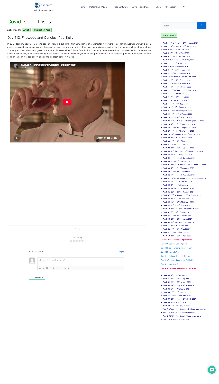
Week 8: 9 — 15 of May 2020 (175, 66)
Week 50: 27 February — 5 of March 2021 (181, 208)
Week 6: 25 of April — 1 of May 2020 (178, 60)
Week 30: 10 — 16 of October (176, 141)
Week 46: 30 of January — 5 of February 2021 (182, 195)
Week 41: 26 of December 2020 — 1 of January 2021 (185, 178)
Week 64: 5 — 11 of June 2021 (176, 289)
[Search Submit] (201, 25)
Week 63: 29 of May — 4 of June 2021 (179, 285)
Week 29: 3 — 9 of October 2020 (177, 137)
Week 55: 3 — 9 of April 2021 (175, 225)
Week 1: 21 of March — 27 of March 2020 (180, 43)
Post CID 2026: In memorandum (176, 319)
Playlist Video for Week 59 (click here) (177, 240)
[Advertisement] (77, 182)
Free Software (121, 7)
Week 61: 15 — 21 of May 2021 (176, 278)
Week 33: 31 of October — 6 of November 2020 (183, 151)
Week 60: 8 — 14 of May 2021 (176, 275)
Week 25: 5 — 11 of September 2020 (179, 124)
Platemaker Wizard (98, 7)
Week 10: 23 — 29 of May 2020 (176, 73)
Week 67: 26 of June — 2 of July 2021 (179, 299)
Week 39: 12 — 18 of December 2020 (179, 171)
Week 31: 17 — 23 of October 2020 (178, 144)
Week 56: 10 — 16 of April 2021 (176, 229)
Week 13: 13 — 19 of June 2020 (176, 83)
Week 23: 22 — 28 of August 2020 (178, 117)
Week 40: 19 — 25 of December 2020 (179, 175)
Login (121, 252)
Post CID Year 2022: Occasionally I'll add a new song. (184, 309)
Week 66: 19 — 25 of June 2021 (177, 295)
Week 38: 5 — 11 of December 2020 (178, 168)
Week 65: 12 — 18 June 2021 (175, 292)
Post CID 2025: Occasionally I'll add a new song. (182, 316)
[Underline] (47, 268)
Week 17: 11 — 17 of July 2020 (176, 97)
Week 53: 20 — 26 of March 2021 (177, 219)
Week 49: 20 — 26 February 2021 (177, 205)
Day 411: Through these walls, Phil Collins (177, 260)
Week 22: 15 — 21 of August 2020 (177, 114)
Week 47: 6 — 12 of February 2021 (178, 198)
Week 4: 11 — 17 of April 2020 (176, 53)
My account (170, 7)
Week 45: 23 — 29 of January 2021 (178, 192)
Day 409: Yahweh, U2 (170, 252)
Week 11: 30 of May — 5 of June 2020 (179, 76)
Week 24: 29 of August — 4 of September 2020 (183, 120)
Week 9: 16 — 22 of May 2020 (176, 70)
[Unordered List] (57, 268)
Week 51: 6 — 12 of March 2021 (176, 212)
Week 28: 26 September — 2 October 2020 (181, 134)
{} (71, 268)
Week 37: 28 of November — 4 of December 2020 (184, 164)
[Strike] (50, 268)
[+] (75, 268)
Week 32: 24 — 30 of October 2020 (178, 148)
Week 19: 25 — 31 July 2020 (175, 104)
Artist (26, 30)
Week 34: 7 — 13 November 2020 (177, 154)
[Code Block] (65, 268)
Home (82, 7)
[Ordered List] (54, 268)
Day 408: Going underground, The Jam (177, 248)
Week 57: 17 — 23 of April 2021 (176, 232)
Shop (158, 7)
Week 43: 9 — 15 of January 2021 (177, 185)
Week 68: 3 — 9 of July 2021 (175, 302)
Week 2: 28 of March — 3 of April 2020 (179, 46)
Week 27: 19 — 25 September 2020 (178, 131)
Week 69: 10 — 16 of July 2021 (176, 306)
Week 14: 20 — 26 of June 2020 (177, 87)
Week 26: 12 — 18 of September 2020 (179, 127)
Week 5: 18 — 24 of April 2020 (176, 56)
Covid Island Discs (140, 7)
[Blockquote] (61, 268)
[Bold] (40, 268)
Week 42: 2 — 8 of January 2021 (177, 181)
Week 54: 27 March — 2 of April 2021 (179, 222)
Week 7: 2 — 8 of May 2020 (175, 63)
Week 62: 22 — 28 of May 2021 (177, 282)
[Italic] (43, 268)
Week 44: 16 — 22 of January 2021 (178, 188)
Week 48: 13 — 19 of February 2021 (178, 202)
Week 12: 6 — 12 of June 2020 (176, 80)
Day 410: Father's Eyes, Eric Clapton (175, 256)
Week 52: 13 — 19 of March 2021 (177, 215)
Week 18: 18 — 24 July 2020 (175, 100)
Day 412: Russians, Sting (171, 264)
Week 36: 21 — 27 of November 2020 (179, 161)
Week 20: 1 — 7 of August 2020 (176, 107)
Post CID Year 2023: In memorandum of (179, 312)
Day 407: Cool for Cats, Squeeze (174, 244)
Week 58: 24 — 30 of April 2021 (177, 236)
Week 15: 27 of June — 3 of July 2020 (179, 90)
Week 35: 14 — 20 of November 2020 (179, 158)
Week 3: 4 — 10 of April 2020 (176, 49)
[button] (108, 7)
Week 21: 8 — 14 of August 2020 (177, 110)
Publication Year (42, 30)
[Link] (68, 268)
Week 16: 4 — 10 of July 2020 (176, 93)
